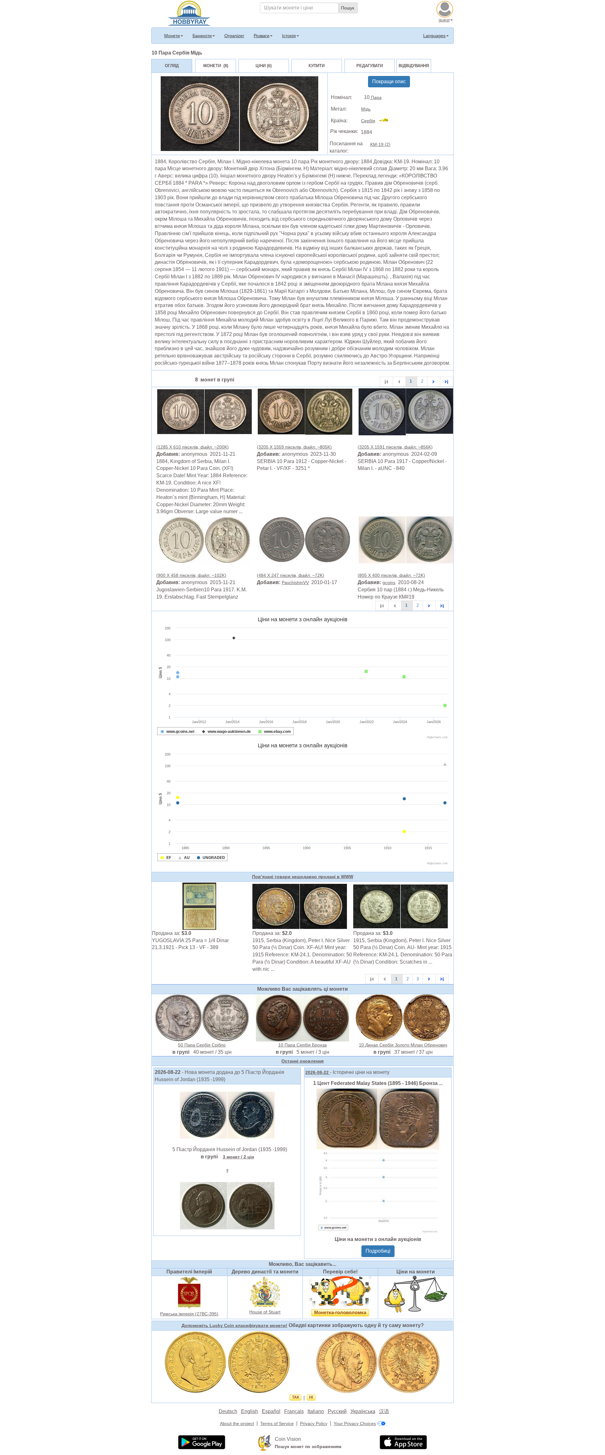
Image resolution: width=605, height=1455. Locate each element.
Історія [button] (289, 35)
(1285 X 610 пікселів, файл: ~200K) (192, 446)
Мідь (366, 109)
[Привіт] (189, 12)
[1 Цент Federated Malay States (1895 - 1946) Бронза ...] (377, 1160)
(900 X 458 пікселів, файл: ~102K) (191, 575)
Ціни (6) (264, 65)
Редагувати (369, 65)
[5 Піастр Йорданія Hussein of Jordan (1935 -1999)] (227, 1114)
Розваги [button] (261, 35)
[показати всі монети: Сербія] (386, 120)
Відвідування (414, 65)
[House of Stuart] (265, 1291)
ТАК (295, 1397)
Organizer (234, 35)
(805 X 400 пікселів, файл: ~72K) (391, 575)
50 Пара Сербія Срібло (202, 1044)
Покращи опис (389, 81)
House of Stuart (264, 1311)
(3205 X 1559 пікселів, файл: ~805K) (294, 446)
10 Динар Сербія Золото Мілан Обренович (403, 1044)
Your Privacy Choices (355, 1423)
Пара (376, 97)
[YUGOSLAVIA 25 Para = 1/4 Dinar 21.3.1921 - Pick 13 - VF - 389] (199, 905)
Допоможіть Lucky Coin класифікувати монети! (234, 1325)
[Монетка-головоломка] (340, 1291)
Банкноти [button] (202, 35)
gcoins (389, 582)
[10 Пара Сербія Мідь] (204, 411)
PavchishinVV (295, 582)
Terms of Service (277, 1423)
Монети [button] (172, 35)
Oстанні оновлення (302, 1061)
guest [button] (444, 19)
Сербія (368, 120)
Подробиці (378, 1251)
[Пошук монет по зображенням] (265, 1442)
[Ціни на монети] (415, 1293)
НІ (311, 1397)
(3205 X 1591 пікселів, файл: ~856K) (395, 446)
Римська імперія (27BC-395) (189, 1313)
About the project (237, 1423)
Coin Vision (288, 1439)
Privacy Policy (313, 1423)
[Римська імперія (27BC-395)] (189, 1292)
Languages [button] (434, 35)
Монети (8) (215, 65)
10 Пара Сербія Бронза (302, 1044)
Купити (316, 65)
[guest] (445, 8)
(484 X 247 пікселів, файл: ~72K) (290, 575)
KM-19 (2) (380, 144)
